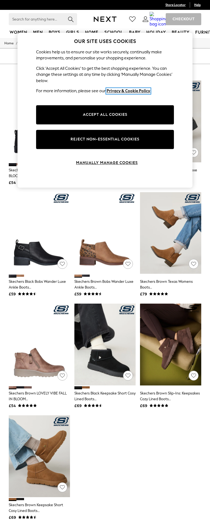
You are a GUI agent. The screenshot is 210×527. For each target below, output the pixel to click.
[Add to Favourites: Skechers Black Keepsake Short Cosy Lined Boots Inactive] (128, 375)
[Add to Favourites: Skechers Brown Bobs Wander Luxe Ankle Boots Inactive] (128, 264)
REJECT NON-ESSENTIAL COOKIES (105, 139)
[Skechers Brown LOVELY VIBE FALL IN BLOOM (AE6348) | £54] (39, 344)
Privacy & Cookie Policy (128, 91)
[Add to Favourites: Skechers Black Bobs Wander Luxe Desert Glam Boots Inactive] (193, 152)
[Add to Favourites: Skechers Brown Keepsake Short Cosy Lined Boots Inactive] (62, 487)
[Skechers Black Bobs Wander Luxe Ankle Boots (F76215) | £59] (39, 233)
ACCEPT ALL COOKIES (105, 114)
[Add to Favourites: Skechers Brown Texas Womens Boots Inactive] (193, 264)
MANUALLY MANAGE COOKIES (107, 162)
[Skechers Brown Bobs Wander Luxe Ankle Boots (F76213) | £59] (105, 233)
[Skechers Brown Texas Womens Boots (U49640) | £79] (170, 233)
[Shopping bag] (159, 19)
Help (197, 5)
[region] (105, 110)
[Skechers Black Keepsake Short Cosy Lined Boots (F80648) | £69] (105, 344)
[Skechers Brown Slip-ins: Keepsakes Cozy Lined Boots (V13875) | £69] (170, 344)
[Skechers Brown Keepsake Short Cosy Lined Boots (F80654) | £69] (39, 456)
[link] (145, 19)
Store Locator (175, 5)
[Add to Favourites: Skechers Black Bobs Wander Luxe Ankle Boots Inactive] (62, 264)
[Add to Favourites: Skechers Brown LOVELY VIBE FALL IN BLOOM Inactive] (62, 375)
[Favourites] (132, 19)
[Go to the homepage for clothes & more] (105, 19)
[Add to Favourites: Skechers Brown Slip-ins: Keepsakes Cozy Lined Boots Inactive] (193, 375)
